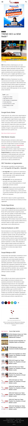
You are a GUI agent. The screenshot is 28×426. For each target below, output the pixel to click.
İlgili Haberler (4, 331)
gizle (7, 94)
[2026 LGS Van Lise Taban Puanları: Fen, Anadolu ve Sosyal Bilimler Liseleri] (4, 375)
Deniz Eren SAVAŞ (14, 318)
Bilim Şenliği (21, 420)
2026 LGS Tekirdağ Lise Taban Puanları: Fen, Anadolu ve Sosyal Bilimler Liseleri (17, 407)
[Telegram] (15, 302)
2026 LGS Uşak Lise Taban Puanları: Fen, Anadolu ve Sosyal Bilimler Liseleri (17, 381)
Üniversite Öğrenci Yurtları (8, 420)
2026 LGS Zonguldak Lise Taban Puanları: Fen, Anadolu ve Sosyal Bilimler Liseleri (17, 355)
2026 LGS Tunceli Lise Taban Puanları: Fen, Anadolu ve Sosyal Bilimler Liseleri (17, 388)
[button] (2, 2)
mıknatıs (16, 420)
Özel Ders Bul (18, 419)
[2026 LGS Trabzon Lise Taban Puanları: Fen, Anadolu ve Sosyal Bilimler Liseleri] (4, 394)
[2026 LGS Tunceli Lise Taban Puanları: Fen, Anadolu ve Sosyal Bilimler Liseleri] (4, 388)
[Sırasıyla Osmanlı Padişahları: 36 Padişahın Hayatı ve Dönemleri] (4, 342)
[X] (5, 302)
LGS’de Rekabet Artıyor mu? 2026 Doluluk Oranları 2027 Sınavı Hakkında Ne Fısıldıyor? (18, 335)
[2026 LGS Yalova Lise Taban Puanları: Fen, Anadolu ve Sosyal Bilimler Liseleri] (4, 368)
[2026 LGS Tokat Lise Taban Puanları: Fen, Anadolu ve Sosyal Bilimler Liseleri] (4, 401)
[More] (18, 302)
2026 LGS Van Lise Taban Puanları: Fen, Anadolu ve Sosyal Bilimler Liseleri (17, 375)
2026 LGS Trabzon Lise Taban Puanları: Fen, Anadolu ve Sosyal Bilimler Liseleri (17, 394)
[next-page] (4, 412)
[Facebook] (2, 302)
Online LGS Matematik (10, 419)
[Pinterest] (9, 302)
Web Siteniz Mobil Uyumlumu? (8, 133)
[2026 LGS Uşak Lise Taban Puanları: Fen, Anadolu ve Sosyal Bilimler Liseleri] (4, 381)
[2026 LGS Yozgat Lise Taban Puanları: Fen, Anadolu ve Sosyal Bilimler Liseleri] (4, 362)
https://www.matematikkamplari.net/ (14, 320)
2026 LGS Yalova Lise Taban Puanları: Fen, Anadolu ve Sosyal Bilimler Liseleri (17, 368)
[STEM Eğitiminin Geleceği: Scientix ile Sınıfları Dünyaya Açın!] (4, 348)
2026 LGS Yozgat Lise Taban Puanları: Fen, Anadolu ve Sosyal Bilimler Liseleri (17, 362)
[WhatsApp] (12, 302)
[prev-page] (2, 412)
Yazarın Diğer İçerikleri (14, 331)
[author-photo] (14, 316)
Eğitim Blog (3, 31)
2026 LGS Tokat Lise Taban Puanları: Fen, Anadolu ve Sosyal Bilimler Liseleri (17, 401)
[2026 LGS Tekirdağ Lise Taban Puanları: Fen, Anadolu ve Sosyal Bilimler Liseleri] (4, 407)
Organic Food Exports (11, 422)
